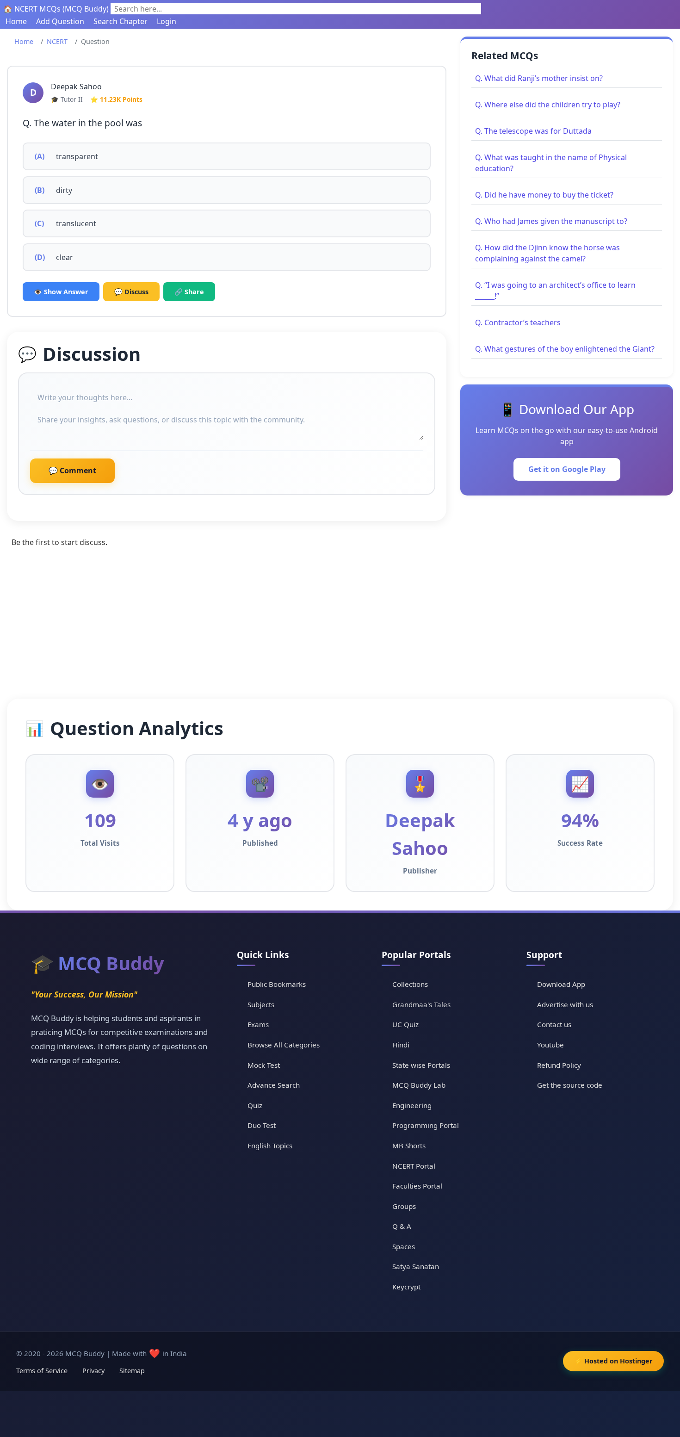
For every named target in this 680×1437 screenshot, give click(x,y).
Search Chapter (120, 21)
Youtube (550, 1044)
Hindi (400, 1044)
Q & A (401, 1226)
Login (166, 21)
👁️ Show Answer (61, 291)
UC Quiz (405, 1024)
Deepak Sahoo (76, 86)
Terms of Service (42, 1370)
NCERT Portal (413, 1166)
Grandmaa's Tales (421, 1004)
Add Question (60, 21)
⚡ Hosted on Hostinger (613, 1360)
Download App (561, 984)
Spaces (403, 1246)
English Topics (269, 1145)
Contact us (554, 1024)
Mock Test (263, 1065)
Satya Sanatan (415, 1266)
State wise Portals (421, 1065)
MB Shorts (409, 1145)
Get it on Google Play (567, 469)
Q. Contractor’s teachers (518, 322)
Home (16, 21)
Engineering (412, 1105)
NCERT (57, 41)
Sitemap (132, 1370)
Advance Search (273, 1085)
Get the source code (569, 1085)
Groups (404, 1206)
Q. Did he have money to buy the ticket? (544, 195)
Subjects (260, 1004)
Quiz (254, 1105)
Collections (410, 984)
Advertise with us (565, 1004)
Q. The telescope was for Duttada (533, 131)
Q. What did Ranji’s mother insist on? (539, 78)
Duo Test (261, 1125)
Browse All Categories (283, 1044)
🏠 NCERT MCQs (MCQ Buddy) (56, 9)
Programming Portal (425, 1125)
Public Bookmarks (276, 984)
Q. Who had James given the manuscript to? (551, 221)
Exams (258, 1024)
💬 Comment (72, 470)
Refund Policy (559, 1065)
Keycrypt (406, 1286)
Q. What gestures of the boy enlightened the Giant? (565, 349)
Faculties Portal (417, 1185)
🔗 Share (189, 291)
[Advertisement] (340, 629)
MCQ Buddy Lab (418, 1085)
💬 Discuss (131, 291)
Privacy (93, 1370)
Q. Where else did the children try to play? (547, 104)
